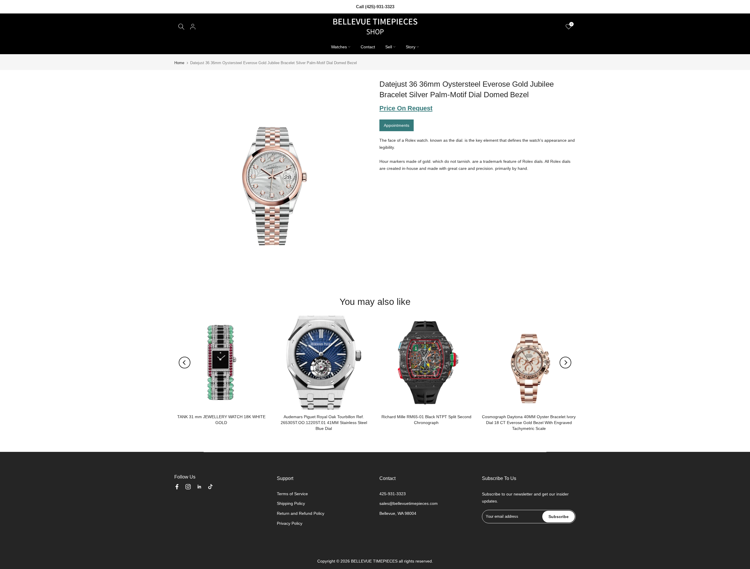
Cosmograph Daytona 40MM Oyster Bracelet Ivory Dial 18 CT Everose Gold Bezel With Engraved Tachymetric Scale (529, 422)
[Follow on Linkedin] (199, 486)
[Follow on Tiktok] (210, 486)
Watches (339, 47)
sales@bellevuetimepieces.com (408, 503)
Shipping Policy (291, 503)
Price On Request (405, 108)
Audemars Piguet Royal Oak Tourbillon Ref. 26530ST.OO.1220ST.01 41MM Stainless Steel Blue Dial (324, 422)
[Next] (565, 362)
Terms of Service (292, 493)
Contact (368, 47)
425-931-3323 (392, 493)
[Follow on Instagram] (188, 486)
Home (179, 63)
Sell (388, 47)
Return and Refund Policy (300, 513)
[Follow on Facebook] (177, 486)
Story (410, 47)
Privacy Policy (289, 523)
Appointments (396, 125)
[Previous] (184, 362)
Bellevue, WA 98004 (397, 513)
